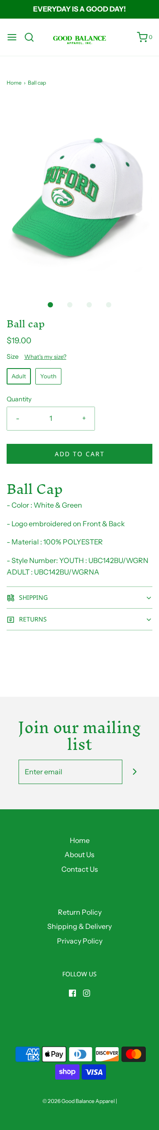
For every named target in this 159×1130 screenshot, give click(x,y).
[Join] (134, 772)
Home (14, 82)
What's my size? (45, 356)
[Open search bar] (32, 37)
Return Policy (80, 912)
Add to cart (80, 454)
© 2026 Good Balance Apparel (78, 1101)
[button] (79, 194)
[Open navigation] (12, 37)
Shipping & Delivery (79, 926)
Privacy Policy (79, 940)
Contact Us (79, 869)
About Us (79, 854)
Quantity (19, 399)
